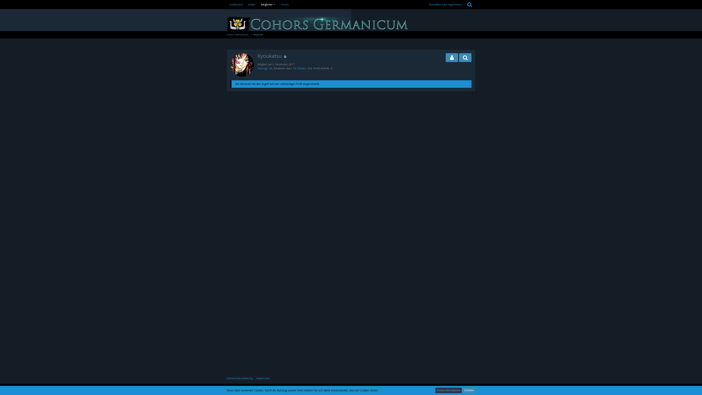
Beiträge (263, 68)
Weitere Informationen (448, 390)
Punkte (302, 68)
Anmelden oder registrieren (445, 4)
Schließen (469, 390)
